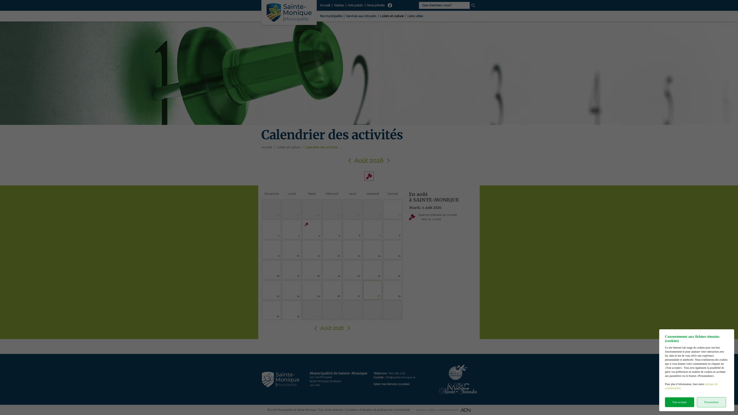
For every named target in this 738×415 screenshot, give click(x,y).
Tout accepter (679, 402)
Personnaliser (711, 402)
